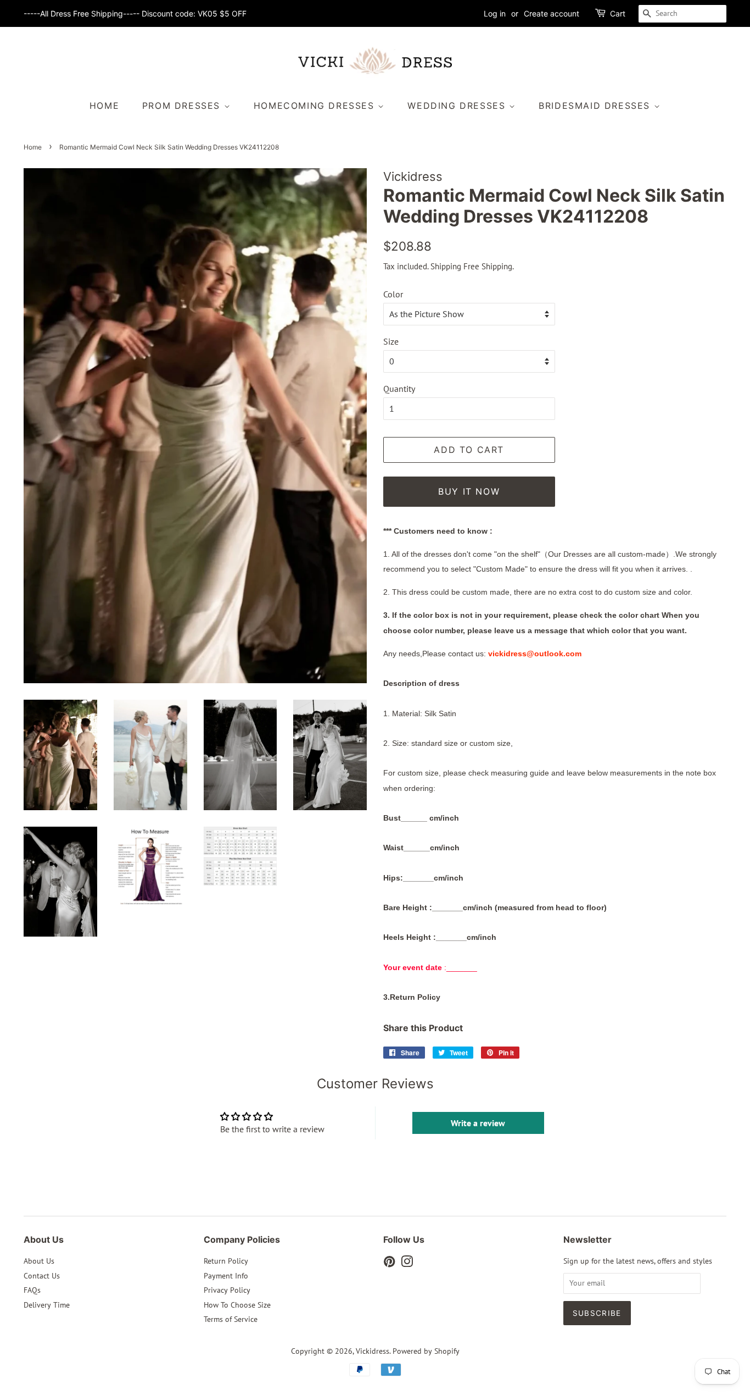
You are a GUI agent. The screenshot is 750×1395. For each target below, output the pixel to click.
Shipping (445, 266)
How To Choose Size (237, 1305)
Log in (495, 13)
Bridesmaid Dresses (596, 105)
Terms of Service (231, 1319)
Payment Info (226, 1276)
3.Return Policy (411, 997)
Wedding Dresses (458, 105)
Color (393, 294)
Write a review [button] (478, 1122)
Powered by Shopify (426, 1351)
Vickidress (372, 1351)
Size (391, 341)
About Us (39, 1261)
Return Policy (226, 1261)
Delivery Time (47, 1305)
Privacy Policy (227, 1290)
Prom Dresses (183, 105)
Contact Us (42, 1276)
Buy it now (469, 491)
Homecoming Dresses (316, 105)
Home (104, 105)
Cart (617, 13)
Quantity (399, 388)
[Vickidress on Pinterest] (389, 1264)
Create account (551, 13)
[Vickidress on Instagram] (407, 1264)
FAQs (32, 1290)
